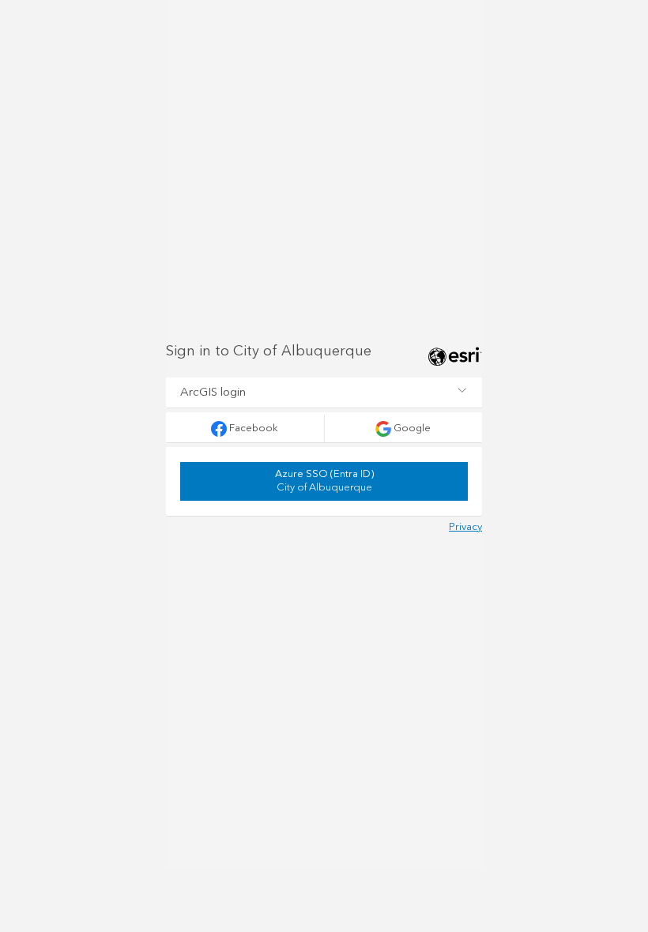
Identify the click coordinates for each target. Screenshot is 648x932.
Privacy (465, 527)
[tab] (324, 393)
